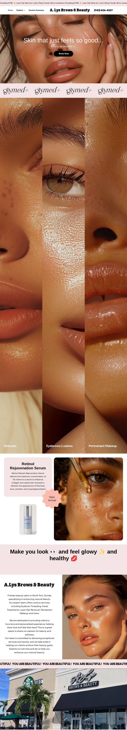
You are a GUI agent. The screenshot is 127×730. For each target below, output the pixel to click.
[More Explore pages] (24, 10)
